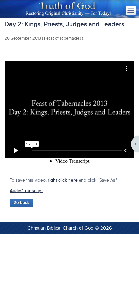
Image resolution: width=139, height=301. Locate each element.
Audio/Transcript (26, 190)
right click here (63, 180)
